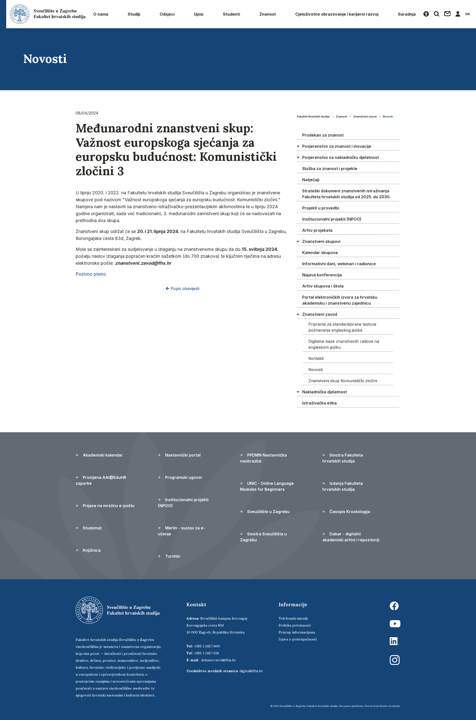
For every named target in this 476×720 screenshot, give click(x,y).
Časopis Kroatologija (349, 511)
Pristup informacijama (297, 632)
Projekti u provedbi (320, 207)
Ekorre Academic (390, 706)
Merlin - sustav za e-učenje (181, 530)
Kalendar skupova (320, 252)
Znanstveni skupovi (321, 241)
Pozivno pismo (91, 274)
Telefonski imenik (293, 618)
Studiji (134, 14)
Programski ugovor (183, 477)
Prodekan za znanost (323, 135)
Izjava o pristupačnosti (298, 639)
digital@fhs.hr (251, 671)
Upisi (198, 14)
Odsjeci (167, 14)
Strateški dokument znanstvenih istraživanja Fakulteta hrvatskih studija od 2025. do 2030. (346, 193)
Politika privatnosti (295, 625)
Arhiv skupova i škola (323, 286)
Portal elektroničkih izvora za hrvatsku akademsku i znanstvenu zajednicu (339, 300)
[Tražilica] (437, 14)
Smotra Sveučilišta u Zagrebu (263, 536)
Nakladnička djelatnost (324, 391)
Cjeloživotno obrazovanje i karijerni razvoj (336, 14)
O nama (100, 14)
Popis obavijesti (184, 288)
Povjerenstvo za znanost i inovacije (336, 146)
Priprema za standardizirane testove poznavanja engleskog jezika (342, 327)
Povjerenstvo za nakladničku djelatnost (340, 157)
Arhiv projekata (317, 230)
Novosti (388, 116)
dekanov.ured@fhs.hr (218, 660)
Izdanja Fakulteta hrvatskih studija (342, 486)
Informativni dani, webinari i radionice (339, 263)
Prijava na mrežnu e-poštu (108, 505)
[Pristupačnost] (426, 14)
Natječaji (310, 179)
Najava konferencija (322, 274)
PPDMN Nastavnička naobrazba (263, 458)
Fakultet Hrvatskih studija (313, 116)
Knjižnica (91, 550)
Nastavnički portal (182, 455)
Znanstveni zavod (365, 116)
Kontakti (316, 358)
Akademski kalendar (102, 455)
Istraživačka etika (319, 403)
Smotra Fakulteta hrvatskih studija (342, 458)
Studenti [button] (231, 14)
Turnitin (172, 556)
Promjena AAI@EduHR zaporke (101, 480)
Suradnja (407, 14)
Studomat (92, 527)
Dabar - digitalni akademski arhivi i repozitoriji (350, 536)
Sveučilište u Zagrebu (268, 511)
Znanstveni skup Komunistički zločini (342, 380)
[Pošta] (447, 14)
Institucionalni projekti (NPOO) (331, 219)
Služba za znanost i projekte (329, 168)
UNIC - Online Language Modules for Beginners (267, 486)
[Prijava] (458, 14)
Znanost (267, 14)
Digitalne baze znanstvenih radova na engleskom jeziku (343, 344)
